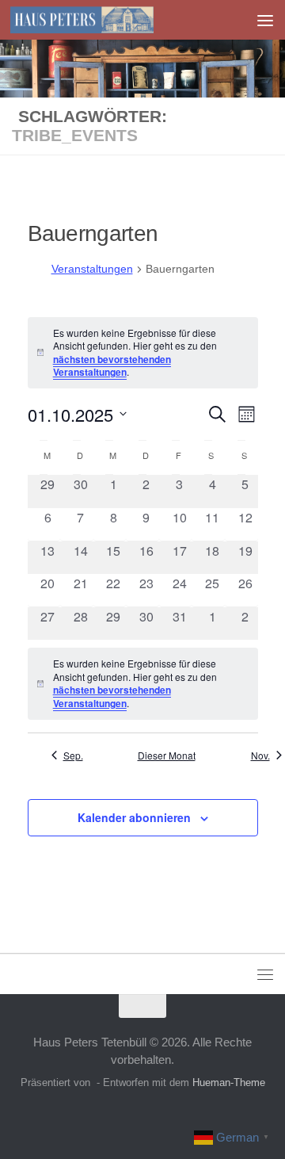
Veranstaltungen (92, 268)
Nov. (260, 755)
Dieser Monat (167, 755)
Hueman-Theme (228, 1082)
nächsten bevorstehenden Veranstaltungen (112, 366)
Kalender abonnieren (134, 817)
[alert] (143, 683)
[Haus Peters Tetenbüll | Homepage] (105, 19)
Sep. (73, 755)
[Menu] (265, 20)
